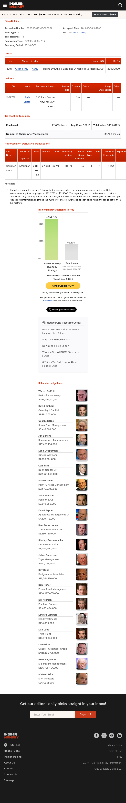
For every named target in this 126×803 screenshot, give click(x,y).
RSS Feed (14, 745)
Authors (8, 768)
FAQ (119, 757)
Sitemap (9, 780)
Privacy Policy (114, 745)
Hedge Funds (12, 751)
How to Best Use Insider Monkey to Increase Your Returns (61, 331)
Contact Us (10, 774)
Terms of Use (114, 751)
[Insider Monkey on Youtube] (113, 735)
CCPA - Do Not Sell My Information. (102, 762)
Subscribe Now (63, 286)
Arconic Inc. (21, 68)
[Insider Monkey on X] (105, 735)
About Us (9, 762)
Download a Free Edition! (55, 346)
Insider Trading (12, 757)
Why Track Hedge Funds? (56, 339)
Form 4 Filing (79, 32)
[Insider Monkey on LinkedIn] (119, 735)
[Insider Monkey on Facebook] (97, 735)
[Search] (120, 5)
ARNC (35, 68)
